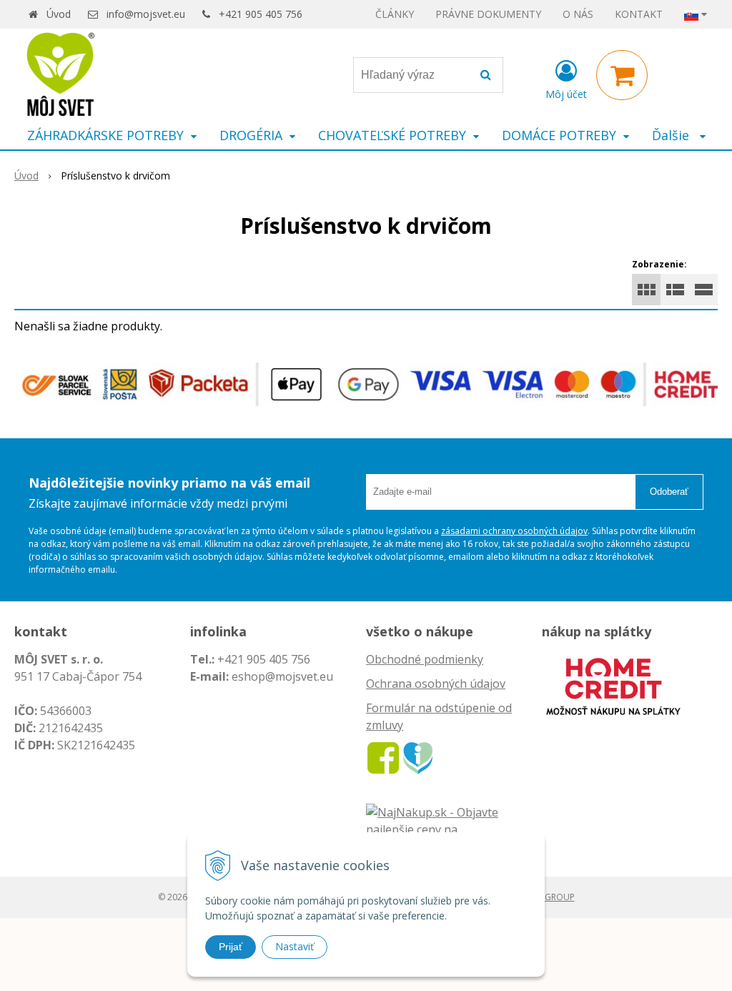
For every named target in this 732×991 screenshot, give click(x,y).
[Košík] (622, 75)
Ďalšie (672, 135)
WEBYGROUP (548, 897)
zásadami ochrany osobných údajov (514, 531)
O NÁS (578, 14)
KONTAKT (639, 14)
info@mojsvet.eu (146, 14)
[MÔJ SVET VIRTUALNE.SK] (417, 756)
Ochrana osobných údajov (435, 683)
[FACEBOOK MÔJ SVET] (383, 756)
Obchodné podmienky (424, 659)
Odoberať (669, 491)
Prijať (230, 946)
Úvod (58, 14)
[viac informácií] (613, 685)
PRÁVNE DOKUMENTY (488, 14)
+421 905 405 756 (260, 14)
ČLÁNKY (394, 14)
